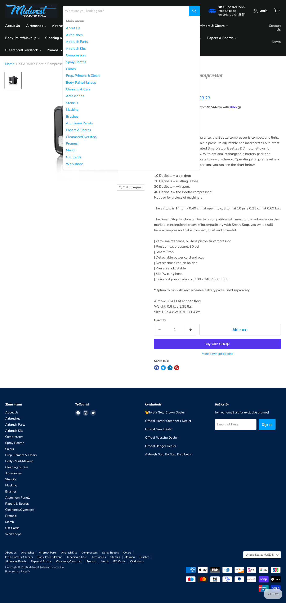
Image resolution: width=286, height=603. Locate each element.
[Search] (194, 11)
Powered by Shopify (17, 571)
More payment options (217, 354)
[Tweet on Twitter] (163, 367)
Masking (72, 109)
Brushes (72, 116)
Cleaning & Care (78, 89)
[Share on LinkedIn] (170, 367)
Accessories (75, 96)
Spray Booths (76, 62)
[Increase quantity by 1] (190, 329)
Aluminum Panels (79, 123)
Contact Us (275, 27)
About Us (73, 28)
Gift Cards (73, 157)
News (276, 41)
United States (260, 555)
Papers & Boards (78, 130)
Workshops (74, 164)
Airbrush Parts (77, 41)
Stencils (72, 103)
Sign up (267, 424)
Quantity (160, 320)
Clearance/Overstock (81, 137)
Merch (70, 150)
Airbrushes (74, 35)
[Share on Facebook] (156, 367)
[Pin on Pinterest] (176, 367)
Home (9, 64)
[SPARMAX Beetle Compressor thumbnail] (13, 80)
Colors (71, 69)
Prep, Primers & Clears (83, 75)
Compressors (76, 55)
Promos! (72, 143)
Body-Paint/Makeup (81, 82)
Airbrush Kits (76, 48)
